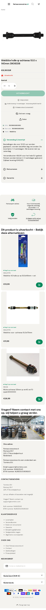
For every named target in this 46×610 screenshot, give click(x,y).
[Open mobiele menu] (8, 4)
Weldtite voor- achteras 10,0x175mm (17, 333)
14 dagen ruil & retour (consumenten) (33, 219)
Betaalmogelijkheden (13, 530)
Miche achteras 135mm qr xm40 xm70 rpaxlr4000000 (18, 391)
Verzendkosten (11, 522)
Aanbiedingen (11, 551)
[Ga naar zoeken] (32, 4)
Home (3, 10)
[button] (39, 4)
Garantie (9, 527)
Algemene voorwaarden (14, 535)
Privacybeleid (10, 553)
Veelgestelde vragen (13, 532)
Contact (9, 548)
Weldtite (13, 132)
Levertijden (10, 520)
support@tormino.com (11, 502)
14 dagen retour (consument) (24, 107)
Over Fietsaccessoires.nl (14, 546)
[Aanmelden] (39, 566)
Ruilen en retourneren (13, 525)
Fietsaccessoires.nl (26, 597)
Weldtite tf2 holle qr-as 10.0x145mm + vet (19, 276)
